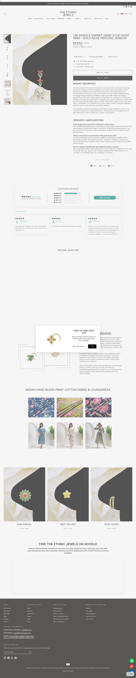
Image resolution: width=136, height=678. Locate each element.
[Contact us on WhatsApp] (132, 661)
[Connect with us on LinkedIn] (132, 671)
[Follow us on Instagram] (132, 666)
